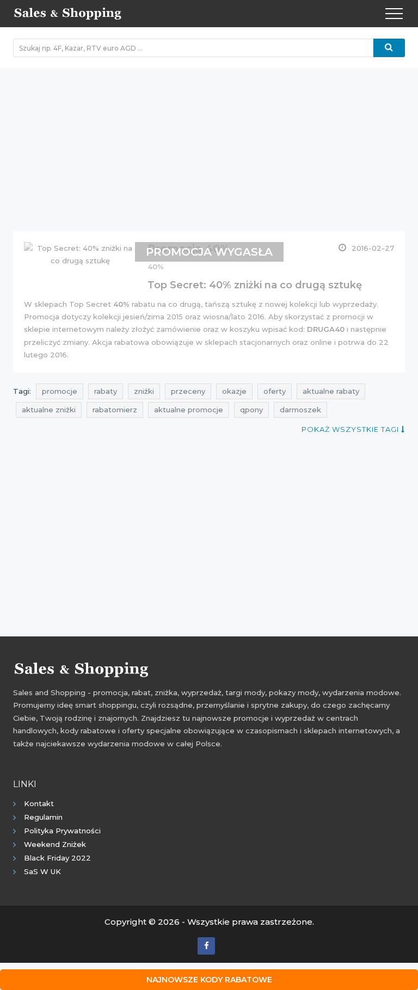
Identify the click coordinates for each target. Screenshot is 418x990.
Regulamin (43, 817)
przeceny (188, 391)
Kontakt (39, 803)
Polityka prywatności (62, 830)
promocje (59, 391)
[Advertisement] (209, 144)
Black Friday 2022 (57, 857)
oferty (274, 391)
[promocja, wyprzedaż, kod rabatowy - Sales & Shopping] (67, 12)
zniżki (144, 391)
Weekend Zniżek (55, 844)
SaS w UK (42, 871)
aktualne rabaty (331, 391)
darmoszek (300, 409)
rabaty (105, 391)
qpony (251, 409)
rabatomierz (115, 409)
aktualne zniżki (49, 409)
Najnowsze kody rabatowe (209, 980)
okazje (234, 391)
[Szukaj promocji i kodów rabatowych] (389, 48)
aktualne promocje (188, 409)
